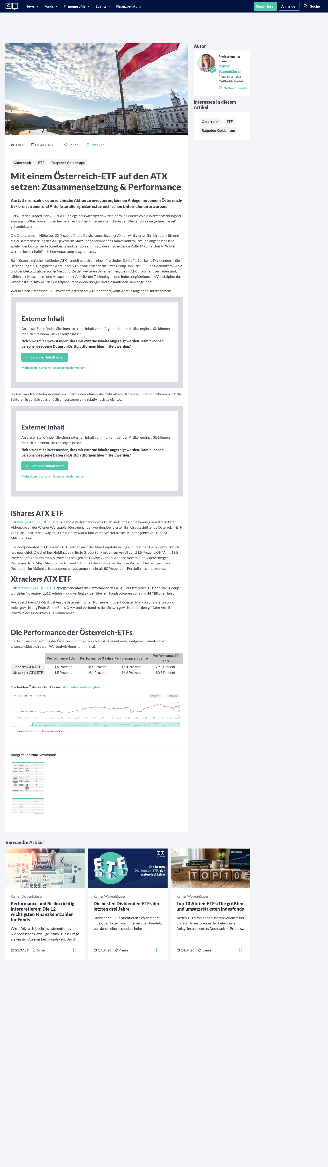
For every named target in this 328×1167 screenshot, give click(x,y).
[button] (233, 87)
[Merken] (74, 949)
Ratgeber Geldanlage (68, 162)
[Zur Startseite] (11, 6)
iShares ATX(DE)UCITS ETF (38, 522)
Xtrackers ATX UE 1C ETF (36, 588)
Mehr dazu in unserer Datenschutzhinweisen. (53, 367)
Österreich (22, 162)
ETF (41, 162)
